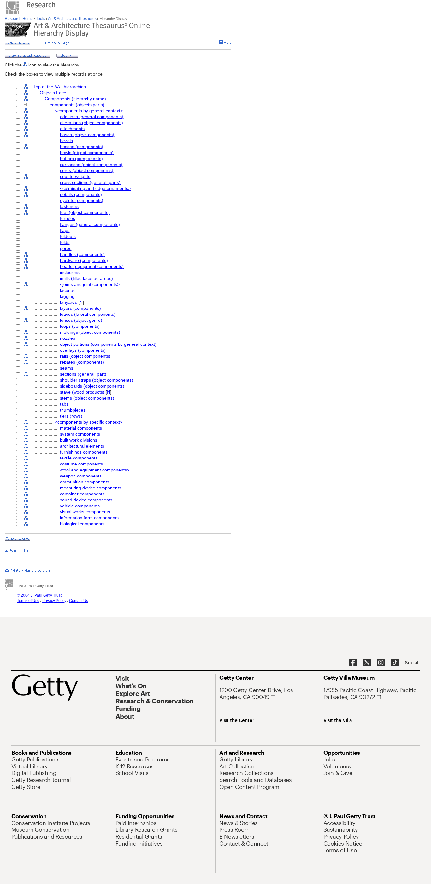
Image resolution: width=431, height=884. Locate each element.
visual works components (85, 511)
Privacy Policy (54, 600)
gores (65, 248)
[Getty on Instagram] (381, 663)
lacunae (68, 290)
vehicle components (80, 505)
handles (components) (82, 254)
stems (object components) (87, 398)
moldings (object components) (90, 332)
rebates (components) (82, 362)
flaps (64, 230)
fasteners (69, 206)
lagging (67, 296)
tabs (64, 404)
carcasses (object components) (91, 164)
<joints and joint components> (90, 284)
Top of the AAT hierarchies (59, 86)
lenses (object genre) (81, 320)
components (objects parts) (77, 104)
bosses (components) (81, 146)
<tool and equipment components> (94, 469)
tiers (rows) (71, 416)
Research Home (19, 18)
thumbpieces (73, 410)
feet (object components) (85, 212)
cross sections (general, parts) (90, 182)
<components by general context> (89, 110)
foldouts (68, 236)
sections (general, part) (83, 374)
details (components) (81, 194)
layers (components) (80, 308)
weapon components (81, 475)
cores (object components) (86, 170)
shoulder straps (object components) (96, 380)
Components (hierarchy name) (75, 98)
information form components (89, 517)
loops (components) (80, 326)
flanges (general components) (90, 224)
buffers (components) (81, 158)
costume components (81, 463)
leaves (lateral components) (87, 314)
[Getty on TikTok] (395, 663)
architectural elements (82, 445)
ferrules (67, 218)
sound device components (86, 499)
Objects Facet (54, 92)
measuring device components (90, 487)
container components (82, 493)
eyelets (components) (81, 200)
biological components (82, 523)
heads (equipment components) (92, 266)
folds (64, 242)
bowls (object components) (87, 152)
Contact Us (78, 600)
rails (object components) (85, 356)
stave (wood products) (82, 392)
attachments (72, 128)
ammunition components (84, 481)
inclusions (70, 272)
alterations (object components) (91, 122)
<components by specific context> (88, 422)
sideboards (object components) (92, 386)
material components (81, 427)
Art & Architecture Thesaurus (72, 18)
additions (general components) (91, 116)
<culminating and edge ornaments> (95, 188)
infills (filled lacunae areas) (86, 278)
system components (80, 433)
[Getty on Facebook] (353, 663)
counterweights (75, 176)
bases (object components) (87, 134)
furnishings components (84, 451)
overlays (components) (83, 350)
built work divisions (78, 439)
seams (66, 368)
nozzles (67, 338)
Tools (40, 18)
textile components (78, 457)
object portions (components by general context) (108, 344)
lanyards (68, 302)
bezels (66, 140)
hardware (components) (84, 260)
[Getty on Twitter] (367, 663)
